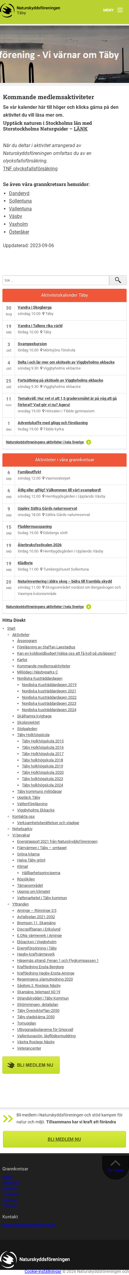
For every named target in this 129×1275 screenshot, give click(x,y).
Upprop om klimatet (33, 891)
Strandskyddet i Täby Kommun (43, 998)
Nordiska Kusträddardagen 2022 (49, 697)
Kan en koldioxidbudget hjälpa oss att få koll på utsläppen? (66, 653)
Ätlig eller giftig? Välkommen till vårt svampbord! (59, 490)
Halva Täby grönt (31, 860)
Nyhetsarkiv (22, 828)
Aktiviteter (20, 634)
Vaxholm (18, 224)
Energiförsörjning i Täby (37, 948)
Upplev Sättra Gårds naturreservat (47, 508)
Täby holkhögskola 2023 (42, 778)
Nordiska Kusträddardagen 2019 (49, 684)
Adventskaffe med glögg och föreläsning (53, 422)
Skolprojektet (28, 722)
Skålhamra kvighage (34, 716)
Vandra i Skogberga (35, 307)
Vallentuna (20, 209)
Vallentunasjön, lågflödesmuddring (46, 1036)
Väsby (15, 216)
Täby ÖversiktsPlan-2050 (38, 1010)
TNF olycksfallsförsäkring (30, 169)
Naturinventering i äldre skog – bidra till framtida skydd (65, 581)
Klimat (22, 866)
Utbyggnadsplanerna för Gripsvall (45, 1029)
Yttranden (20, 904)
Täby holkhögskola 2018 (42, 760)
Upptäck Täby (28, 797)
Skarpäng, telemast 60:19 (38, 992)
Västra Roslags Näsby (36, 1042)
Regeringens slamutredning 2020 (45, 979)
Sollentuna (20, 201)
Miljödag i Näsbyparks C (37, 672)
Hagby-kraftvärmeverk (36, 954)
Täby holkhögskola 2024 (42, 785)
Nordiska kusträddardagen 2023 (49, 703)
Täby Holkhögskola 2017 (43, 753)
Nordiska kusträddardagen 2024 (49, 709)
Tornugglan (26, 1023)
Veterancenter (29, 1048)
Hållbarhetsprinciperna (41, 872)
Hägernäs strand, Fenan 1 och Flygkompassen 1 (58, 960)
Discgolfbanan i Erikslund (38, 929)
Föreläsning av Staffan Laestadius (46, 647)
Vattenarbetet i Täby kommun (42, 898)
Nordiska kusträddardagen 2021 (49, 691)
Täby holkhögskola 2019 (42, 766)
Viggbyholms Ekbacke (36, 810)
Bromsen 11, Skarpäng (36, 923)
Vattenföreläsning (32, 803)
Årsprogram (27, 640)
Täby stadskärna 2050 (36, 1017)
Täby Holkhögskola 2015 (43, 741)
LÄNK (81, 128)
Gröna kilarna (28, 854)
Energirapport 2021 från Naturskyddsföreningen (57, 841)
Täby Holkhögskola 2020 (43, 772)
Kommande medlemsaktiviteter (43, 666)
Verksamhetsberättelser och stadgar (48, 822)
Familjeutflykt (29, 472)
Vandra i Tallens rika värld (40, 325)
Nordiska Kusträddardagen (39, 678)
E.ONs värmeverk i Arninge (39, 935)
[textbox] (64, 111)
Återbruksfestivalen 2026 (40, 545)
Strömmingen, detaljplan (37, 1004)
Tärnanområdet (30, 885)
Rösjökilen (26, 879)
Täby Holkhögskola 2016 (43, 747)
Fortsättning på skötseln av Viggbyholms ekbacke (60, 380)
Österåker (19, 232)
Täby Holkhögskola (33, 734)
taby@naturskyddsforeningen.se (28, 1225)
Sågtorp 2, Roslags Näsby (39, 985)
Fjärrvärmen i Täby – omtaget (42, 847)
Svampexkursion (32, 344)
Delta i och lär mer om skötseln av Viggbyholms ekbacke (66, 362)
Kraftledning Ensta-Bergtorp (40, 967)
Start (11, 628)
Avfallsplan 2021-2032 (36, 917)
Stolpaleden (27, 728)
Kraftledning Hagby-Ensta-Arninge (45, 973)
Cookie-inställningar (43, 1271)
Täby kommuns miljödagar (39, 791)
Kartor (22, 659)
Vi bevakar (21, 835)
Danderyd (19, 193)
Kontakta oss (23, 816)
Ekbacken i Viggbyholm (36, 942)
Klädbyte (25, 563)
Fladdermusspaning (35, 526)
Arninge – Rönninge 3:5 (36, 910)
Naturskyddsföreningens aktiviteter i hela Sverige (45, 442)
